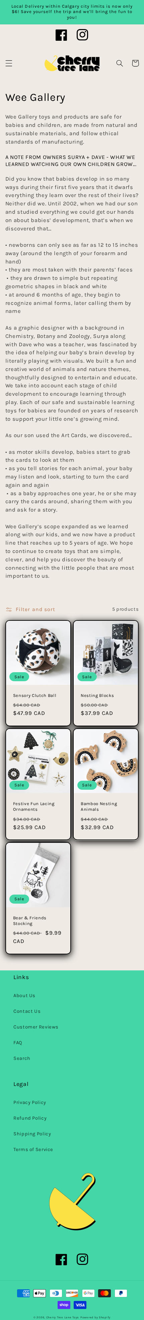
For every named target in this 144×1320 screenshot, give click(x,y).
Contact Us (27, 1011)
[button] (8, 63)
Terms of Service (33, 1149)
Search (21, 1058)
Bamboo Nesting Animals (99, 806)
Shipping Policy (32, 1134)
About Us (24, 995)
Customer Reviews (36, 1027)
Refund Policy (30, 1118)
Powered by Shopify (95, 1317)
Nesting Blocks (97, 695)
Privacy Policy (29, 1102)
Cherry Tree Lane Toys (62, 1317)
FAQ (17, 1043)
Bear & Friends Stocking (30, 920)
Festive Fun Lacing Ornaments (34, 806)
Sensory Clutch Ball (35, 695)
